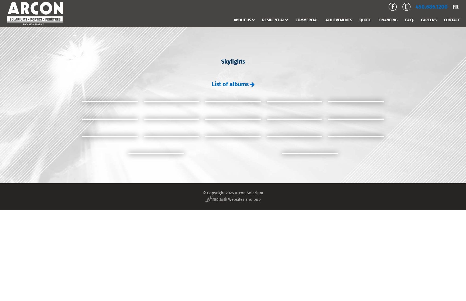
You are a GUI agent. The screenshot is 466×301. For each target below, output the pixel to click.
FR (455, 7)
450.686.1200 (432, 7)
